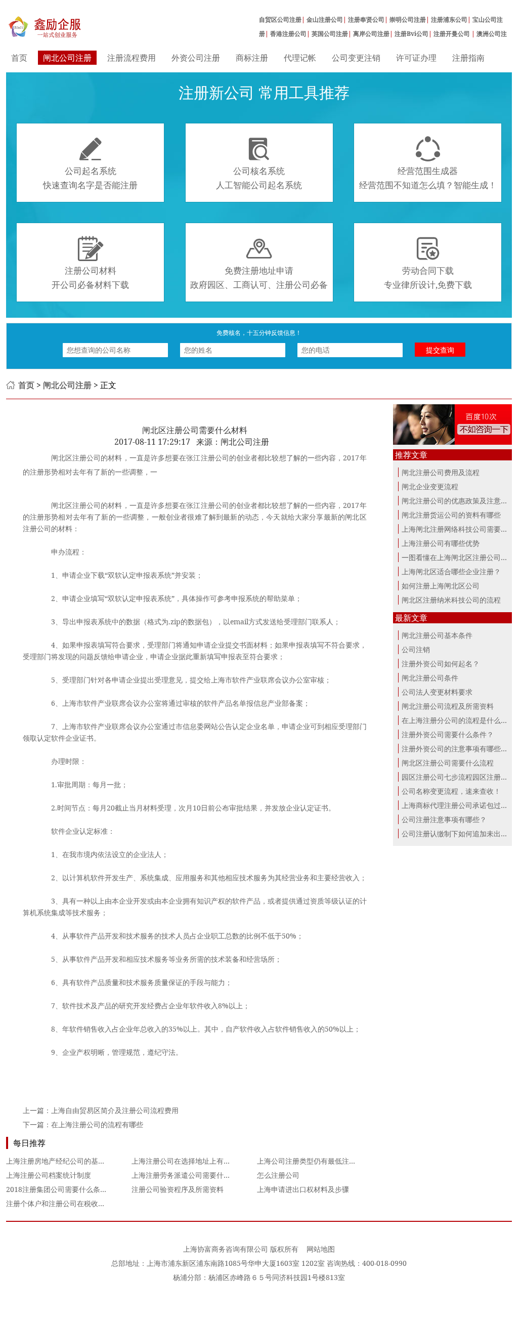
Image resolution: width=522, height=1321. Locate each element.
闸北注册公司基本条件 (437, 635)
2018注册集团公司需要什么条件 (56, 1189)
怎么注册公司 (278, 1175)
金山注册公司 (325, 19)
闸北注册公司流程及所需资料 (448, 706)
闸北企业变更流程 (430, 486)
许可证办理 (416, 57)
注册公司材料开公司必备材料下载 (90, 263)
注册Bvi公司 (411, 33)
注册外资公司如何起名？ (441, 663)
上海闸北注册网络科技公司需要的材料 (462, 529)
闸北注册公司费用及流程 (441, 472)
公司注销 (416, 649)
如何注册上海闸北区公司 (441, 585)
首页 (19, 57)
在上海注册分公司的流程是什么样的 (458, 720)
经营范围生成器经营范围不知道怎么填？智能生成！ (428, 163)
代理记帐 (300, 57)
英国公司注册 (330, 33)
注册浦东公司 (449, 19)
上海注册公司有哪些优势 (441, 543)
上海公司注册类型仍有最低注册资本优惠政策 (328, 1161)
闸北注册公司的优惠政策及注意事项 (458, 500)
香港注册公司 (288, 33)
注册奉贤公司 (366, 19)
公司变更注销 (356, 57)
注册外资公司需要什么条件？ (448, 734)
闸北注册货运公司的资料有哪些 (451, 515)
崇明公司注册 (407, 19)
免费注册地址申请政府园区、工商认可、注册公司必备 (259, 263)
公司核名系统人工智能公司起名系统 (259, 163)
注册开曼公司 (452, 33)
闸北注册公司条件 (430, 678)
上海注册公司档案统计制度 (48, 1175)
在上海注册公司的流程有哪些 (97, 1124)
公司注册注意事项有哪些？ (444, 819)
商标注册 (252, 57)
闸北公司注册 (67, 57)
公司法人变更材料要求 (437, 692)
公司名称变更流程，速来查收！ (451, 791)
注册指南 (468, 57)
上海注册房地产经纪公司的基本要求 (62, 1161)
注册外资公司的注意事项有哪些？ (455, 748)
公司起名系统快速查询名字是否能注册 (90, 163)
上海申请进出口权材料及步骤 (303, 1189)
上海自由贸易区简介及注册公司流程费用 (115, 1110)
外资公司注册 (195, 57)
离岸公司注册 (371, 33)
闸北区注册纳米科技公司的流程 (451, 600)
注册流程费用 (131, 57)
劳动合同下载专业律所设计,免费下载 (428, 263)
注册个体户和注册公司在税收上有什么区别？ (77, 1203)
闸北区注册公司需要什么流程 (448, 763)
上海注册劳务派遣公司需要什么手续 (188, 1175)
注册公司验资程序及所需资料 (178, 1189)
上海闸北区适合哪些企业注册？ (451, 571)
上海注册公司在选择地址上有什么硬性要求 (199, 1161)
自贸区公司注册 (280, 19)
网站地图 (321, 1249)
